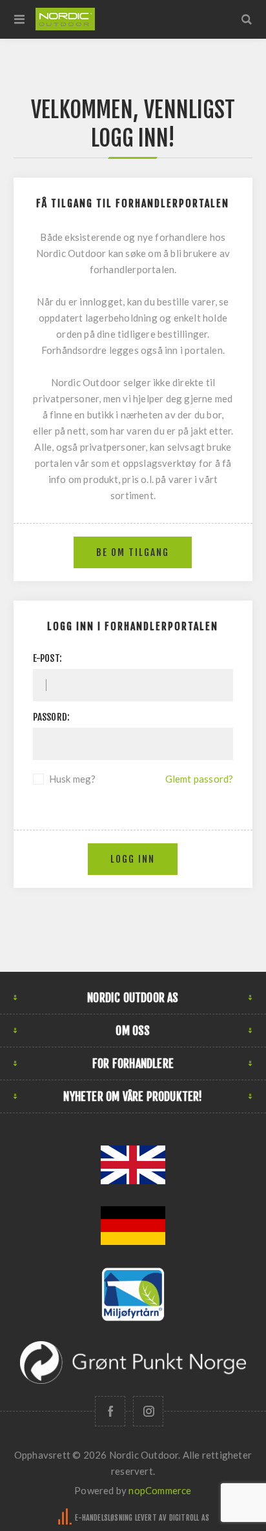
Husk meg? (72, 779)
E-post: (47, 658)
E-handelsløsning (103, 1518)
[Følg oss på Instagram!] (148, 1411)
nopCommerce (159, 1490)
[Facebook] (110, 1411)
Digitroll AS (189, 1518)
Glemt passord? (199, 779)
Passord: (51, 717)
